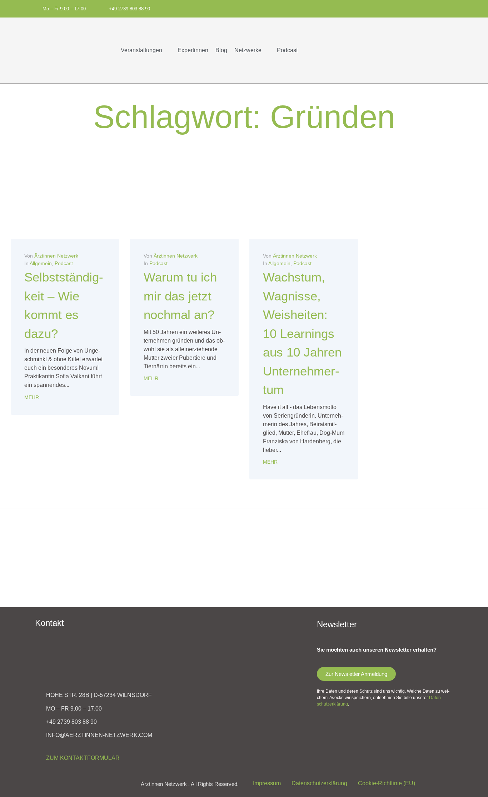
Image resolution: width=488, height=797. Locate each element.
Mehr (31, 397)
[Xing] (374, 8)
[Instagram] (350, 8)
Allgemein (41, 263)
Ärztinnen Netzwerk (56, 256)
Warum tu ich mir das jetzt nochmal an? (180, 296)
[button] (145, 50)
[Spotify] (327, 8)
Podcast (64, 263)
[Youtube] (362, 8)
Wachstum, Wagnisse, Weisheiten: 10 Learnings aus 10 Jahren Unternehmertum (302, 333)
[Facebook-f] (339, 8)
